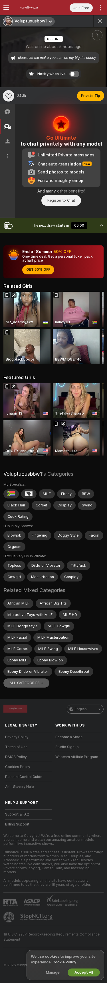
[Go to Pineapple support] (9, 917)
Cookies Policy (17, 767)
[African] (29, 493)
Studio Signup (67, 747)
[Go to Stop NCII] (37, 917)
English (81, 709)
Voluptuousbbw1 (22, 474)
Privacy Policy (17, 737)
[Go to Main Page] (33, 8)
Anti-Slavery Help (19, 787)
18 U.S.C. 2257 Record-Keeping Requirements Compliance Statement (51, 936)
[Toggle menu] (6, 7)
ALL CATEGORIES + (26, 683)
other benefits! (71, 191)
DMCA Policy (16, 757)
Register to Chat (61, 200)
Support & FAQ (17, 814)
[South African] (11, 493)
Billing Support (17, 824)
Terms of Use (16, 747)
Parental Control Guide (23, 777)
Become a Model (69, 737)
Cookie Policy (64, 962)
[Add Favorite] (8, 96)
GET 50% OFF (38, 270)
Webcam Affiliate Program (76, 757)
